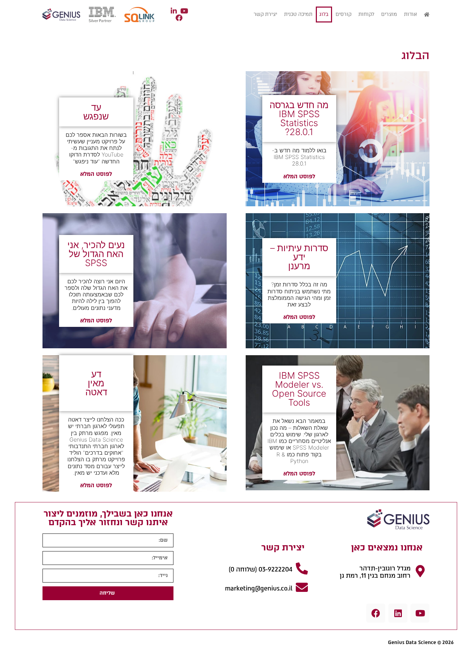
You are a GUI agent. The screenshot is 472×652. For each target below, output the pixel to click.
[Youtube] (419, 613)
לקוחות (366, 14)
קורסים (343, 14)
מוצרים (389, 14)
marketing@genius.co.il (258, 588)
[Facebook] (375, 613)
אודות (410, 14)
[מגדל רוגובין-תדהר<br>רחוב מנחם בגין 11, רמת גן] (420, 571)
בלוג (324, 14)
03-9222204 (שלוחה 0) (260, 569)
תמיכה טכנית (298, 14)
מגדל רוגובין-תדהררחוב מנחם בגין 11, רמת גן (375, 572)
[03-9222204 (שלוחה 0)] (302, 568)
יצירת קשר (265, 14)
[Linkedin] (397, 613)
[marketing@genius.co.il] (302, 587)
